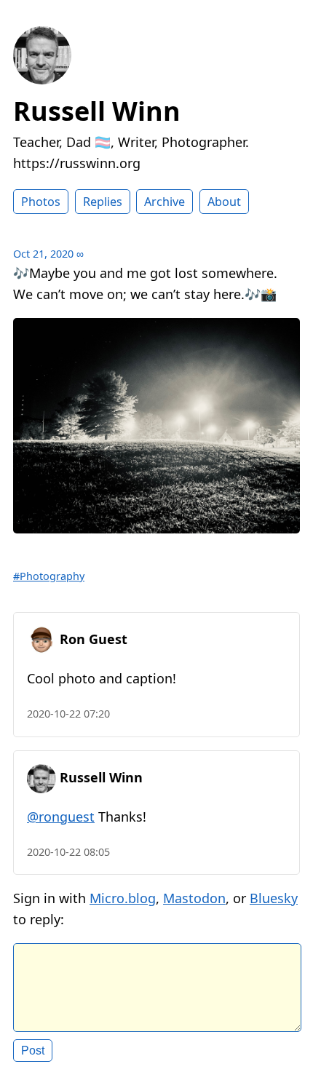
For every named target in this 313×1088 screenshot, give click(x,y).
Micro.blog (123, 898)
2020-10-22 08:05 (68, 852)
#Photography (48, 576)
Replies (102, 202)
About (224, 202)
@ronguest (61, 816)
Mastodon (194, 898)
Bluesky (274, 898)
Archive (164, 202)
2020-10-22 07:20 (68, 713)
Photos (40, 202)
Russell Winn (97, 111)
